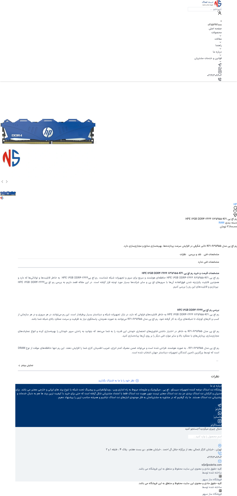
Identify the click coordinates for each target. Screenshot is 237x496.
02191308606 (214, 75)
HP (235, 204)
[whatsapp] (118, 68)
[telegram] (118, 64)
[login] (118, 13)
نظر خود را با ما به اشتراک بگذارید (116, 381)
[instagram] (118, 72)
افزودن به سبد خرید (221, 238)
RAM (221, 223)
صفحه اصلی (215, 29)
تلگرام (219, 409)
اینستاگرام (216, 425)
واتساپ (218, 417)
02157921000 (215, 25)
